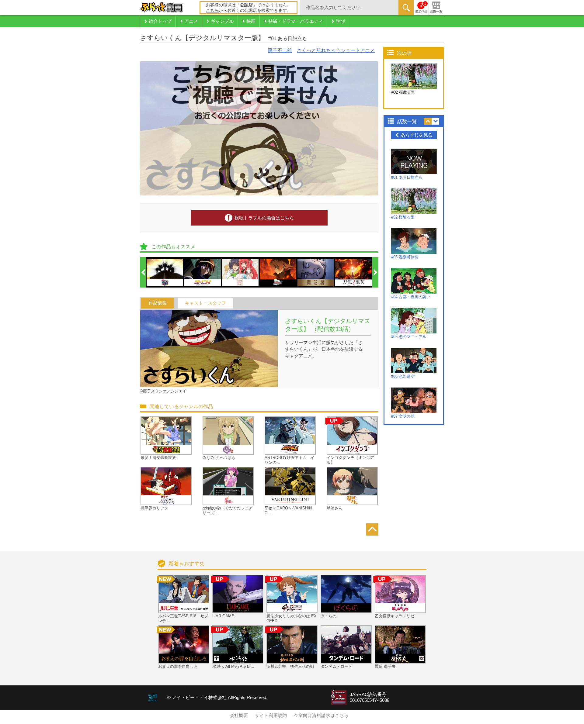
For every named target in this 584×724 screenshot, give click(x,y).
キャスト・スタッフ (205, 303)
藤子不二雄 (280, 50)
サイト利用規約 (271, 715)
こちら (212, 10)
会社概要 (239, 715)
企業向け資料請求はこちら (321, 715)
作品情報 (157, 303)
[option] (165, 272)
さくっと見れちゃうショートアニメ (336, 50)
